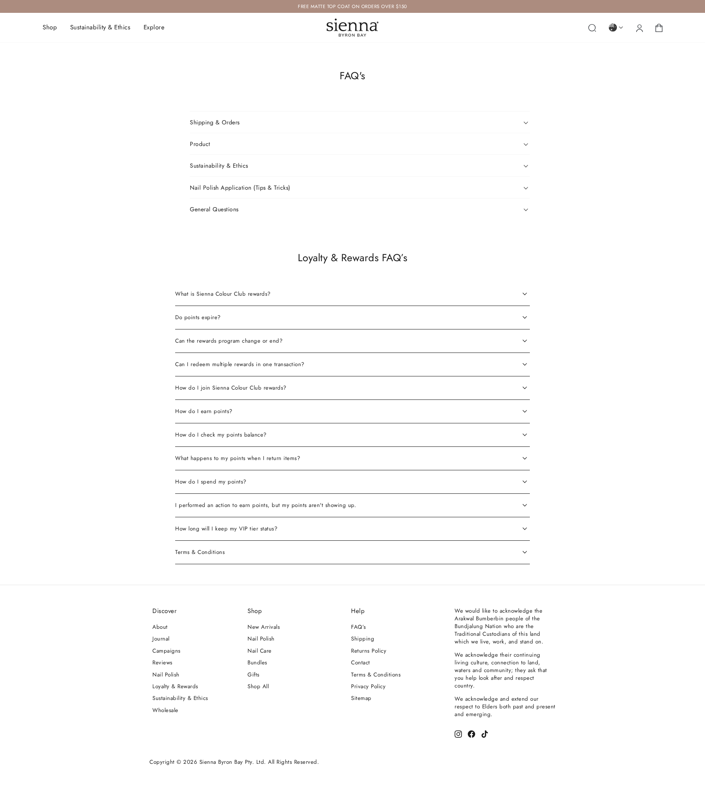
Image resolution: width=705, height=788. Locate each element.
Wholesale (165, 710)
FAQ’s (358, 627)
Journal (161, 639)
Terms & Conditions (376, 675)
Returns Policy (368, 651)
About (160, 627)
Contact (360, 663)
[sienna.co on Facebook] (471, 733)
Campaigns (166, 651)
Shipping (362, 639)
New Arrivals (263, 627)
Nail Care (259, 651)
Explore (154, 27)
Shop (50, 27)
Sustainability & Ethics (100, 27)
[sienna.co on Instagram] (458, 733)
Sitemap (361, 698)
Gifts (253, 675)
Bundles (257, 663)
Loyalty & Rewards (175, 686)
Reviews (162, 663)
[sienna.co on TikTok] (484, 733)
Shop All (258, 686)
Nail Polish (166, 675)
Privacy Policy (368, 686)
